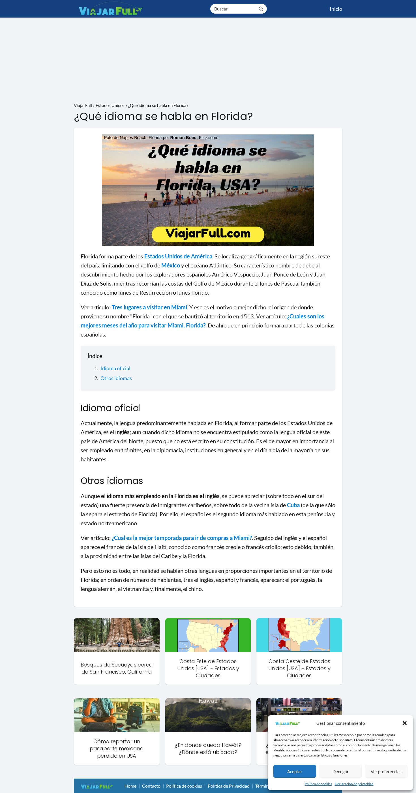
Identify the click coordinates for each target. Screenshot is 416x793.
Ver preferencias (386, 771)
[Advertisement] (208, 60)
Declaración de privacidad (354, 784)
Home (130, 785)
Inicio (336, 9)
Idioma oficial (115, 368)
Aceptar (294, 771)
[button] (405, 723)
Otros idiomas (116, 378)
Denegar (341, 771)
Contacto (151, 785)
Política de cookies (318, 784)
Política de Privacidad (229, 785)
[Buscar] (261, 8)
